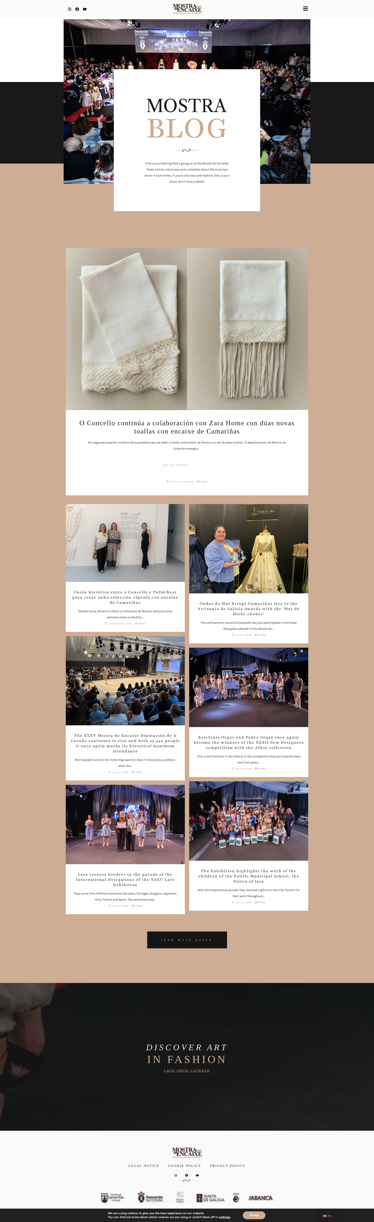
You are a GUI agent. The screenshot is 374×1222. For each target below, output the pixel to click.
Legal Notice (144, 1165)
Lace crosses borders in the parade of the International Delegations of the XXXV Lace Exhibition (125, 879)
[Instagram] (69, 9)
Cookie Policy (185, 1165)
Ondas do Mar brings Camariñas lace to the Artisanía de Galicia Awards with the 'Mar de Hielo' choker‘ (249, 609)
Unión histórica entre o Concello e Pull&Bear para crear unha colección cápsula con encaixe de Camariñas (125, 597)
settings (224, 1217)
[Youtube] (84, 9)
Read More (175, 465)
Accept (254, 1215)
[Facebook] (77, 9)
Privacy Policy (227, 1165)
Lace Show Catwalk (187, 1070)
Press (204, 481)
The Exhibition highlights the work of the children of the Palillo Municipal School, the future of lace (248, 876)
